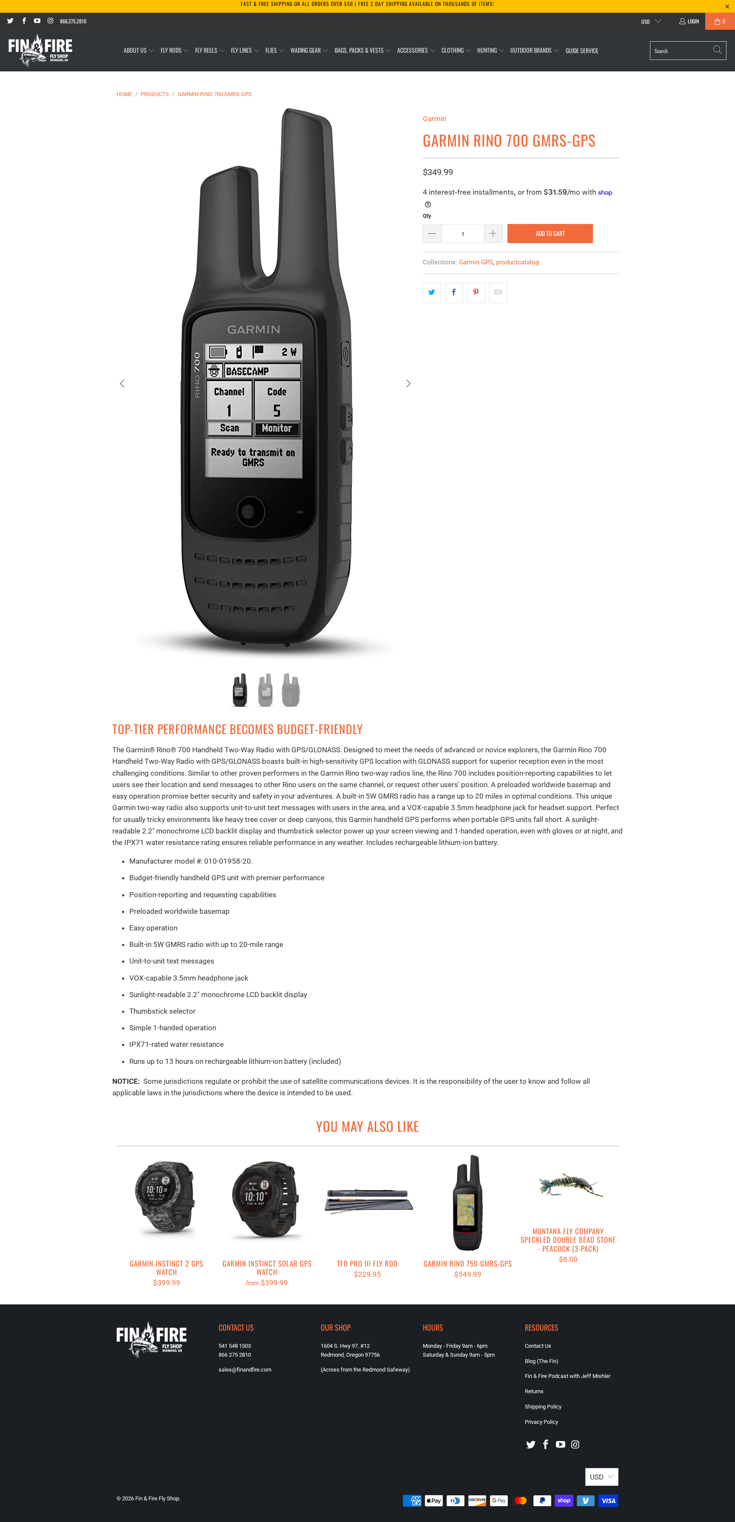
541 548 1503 (235, 1346)
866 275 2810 (235, 1355)
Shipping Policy (543, 1406)
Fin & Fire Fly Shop (157, 1498)
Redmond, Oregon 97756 (350, 1355)
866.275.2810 (73, 21)
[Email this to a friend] (498, 293)
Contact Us (538, 1346)
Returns (534, 1391)
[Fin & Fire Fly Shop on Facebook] (23, 21)
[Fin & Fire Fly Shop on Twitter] (10, 21)
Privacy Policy (541, 1422)
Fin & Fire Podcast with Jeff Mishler (567, 1376)
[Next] (408, 383)
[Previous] (123, 383)
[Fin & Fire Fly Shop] (40, 50)
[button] (139, 50)
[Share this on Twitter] (432, 293)
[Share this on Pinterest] (476, 293)
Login (693, 21)
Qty (427, 216)
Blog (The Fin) (541, 1361)
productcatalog (517, 262)
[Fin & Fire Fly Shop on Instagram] (50, 21)
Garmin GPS (476, 262)
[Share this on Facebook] (454, 293)
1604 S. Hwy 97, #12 (345, 1346)
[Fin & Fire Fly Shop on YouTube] (36, 21)
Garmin (434, 118)
